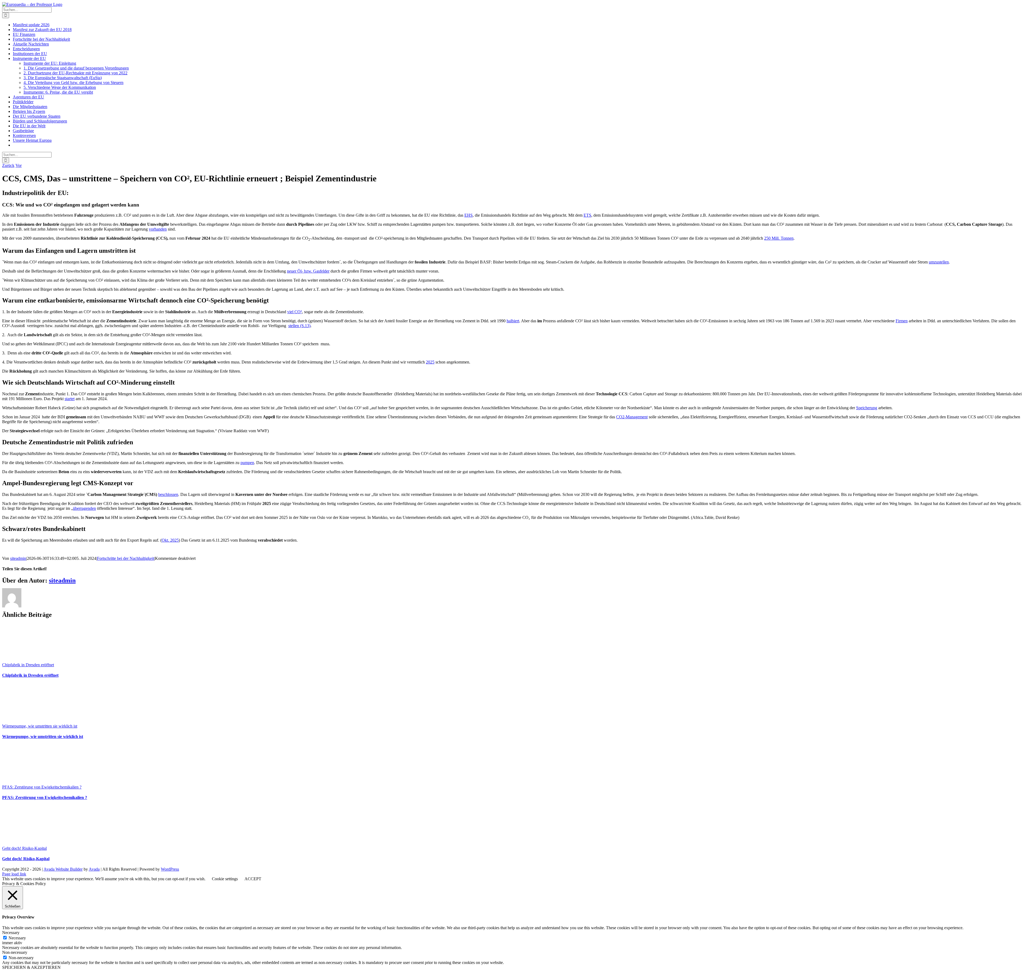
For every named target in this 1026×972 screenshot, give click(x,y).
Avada (94, 869)
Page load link (14, 874)
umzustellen (939, 262)
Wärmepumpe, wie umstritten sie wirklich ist (39, 726)
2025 (430, 362)
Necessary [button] (11, 932)
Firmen (902, 321)
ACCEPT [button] (252, 879)
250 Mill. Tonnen (779, 238)
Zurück (8, 165)
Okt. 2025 (170, 540)
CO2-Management (632, 417)
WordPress (170, 869)
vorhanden (158, 229)
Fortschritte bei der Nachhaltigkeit (125, 558)
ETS (587, 215)
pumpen (247, 462)
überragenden (84, 508)
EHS (468, 215)
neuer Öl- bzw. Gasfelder (308, 271)
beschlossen (168, 494)
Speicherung (866, 407)
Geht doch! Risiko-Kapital (24, 848)
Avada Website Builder (63, 869)
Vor (18, 165)
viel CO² (294, 311)
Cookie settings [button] (225, 879)
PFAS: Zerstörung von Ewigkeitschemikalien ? (41, 787)
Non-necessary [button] (14, 952)
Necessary (17, 938)
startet (70, 398)
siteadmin (18, 558)
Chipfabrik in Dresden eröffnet (28, 665)
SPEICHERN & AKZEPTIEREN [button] (31, 967)
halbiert (513, 321)
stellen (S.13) (299, 325)
